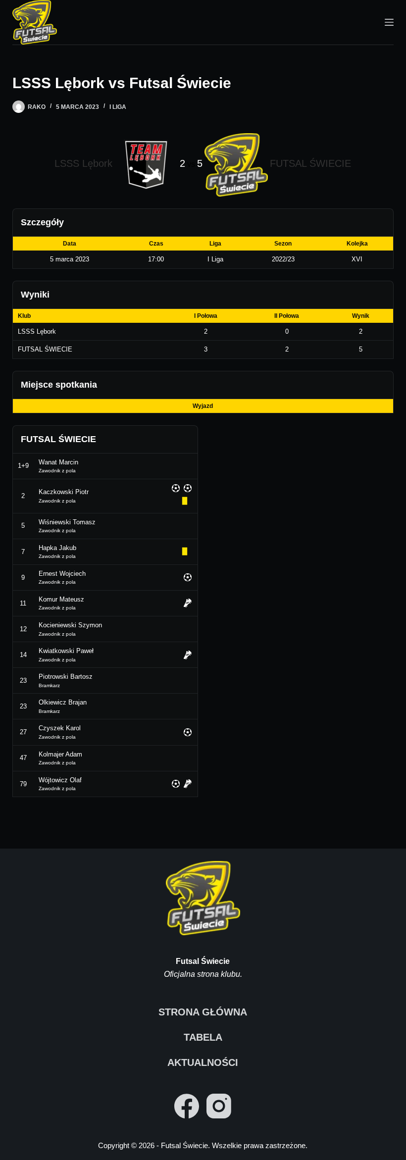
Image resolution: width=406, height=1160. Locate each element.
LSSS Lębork (37, 331)
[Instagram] (218, 1106)
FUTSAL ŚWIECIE (45, 349)
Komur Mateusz (61, 599)
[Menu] (389, 22)
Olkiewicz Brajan (63, 702)
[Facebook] (186, 1106)
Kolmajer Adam (60, 754)
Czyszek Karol (60, 728)
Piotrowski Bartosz (66, 676)
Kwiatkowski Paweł (66, 651)
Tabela (203, 1037)
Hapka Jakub (57, 548)
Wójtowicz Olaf (60, 780)
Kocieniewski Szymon (70, 625)
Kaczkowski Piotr (64, 492)
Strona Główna (202, 1012)
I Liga (117, 106)
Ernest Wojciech (62, 573)
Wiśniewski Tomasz (67, 522)
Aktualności (202, 1062)
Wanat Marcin (58, 462)
